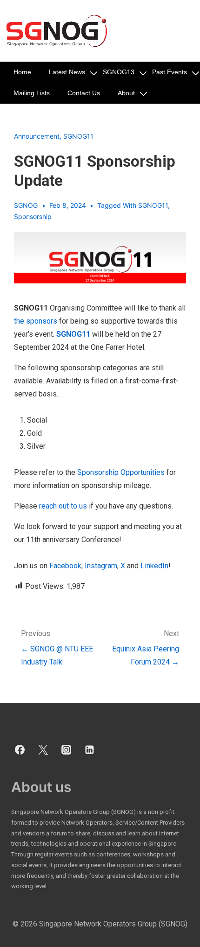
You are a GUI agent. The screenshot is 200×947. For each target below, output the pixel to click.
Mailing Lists (31, 93)
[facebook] (20, 750)
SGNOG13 (118, 72)
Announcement (37, 136)
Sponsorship (33, 216)
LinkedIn (154, 565)
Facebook (65, 565)
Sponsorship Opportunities (121, 472)
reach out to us (63, 506)
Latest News (67, 72)
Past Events (169, 72)
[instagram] (66, 750)
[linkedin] (89, 750)
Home (22, 72)
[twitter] (43, 750)
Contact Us (83, 93)
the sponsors (35, 321)
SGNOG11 (78, 136)
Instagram (100, 565)
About (126, 93)
